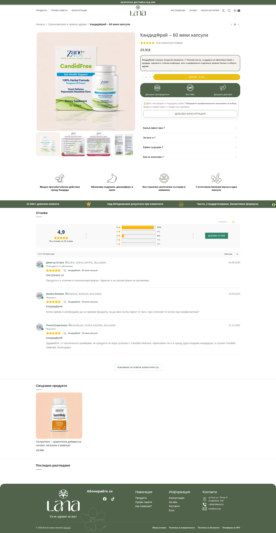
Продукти (141, 497)
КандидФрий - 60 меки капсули (83, 270)
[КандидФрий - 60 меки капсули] (65, 270)
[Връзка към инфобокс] (157, 90)
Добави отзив (216, 235)
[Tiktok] (112, 498)
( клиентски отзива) (169, 42)
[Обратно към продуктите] (235, 24)
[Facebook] (105, 498)
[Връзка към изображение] (63, 500)
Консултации (176, 497)
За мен (173, 502)
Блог (172, 510)
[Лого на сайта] (138, 10)
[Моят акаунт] (223, 10)
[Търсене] (229, 10)
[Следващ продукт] (238, 24)
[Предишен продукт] (231, 24)
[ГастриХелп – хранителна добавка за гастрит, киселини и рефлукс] (59, 415)
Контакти (174, 506)
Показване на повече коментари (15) (138, 367)
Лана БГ (67, 528)
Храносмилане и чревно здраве (67, 24)
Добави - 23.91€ (196, 77)
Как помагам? (143, 506)
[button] (190, 113)
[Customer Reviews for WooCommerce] (233, 222)
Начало (40, 24)
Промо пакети (143, 502)
